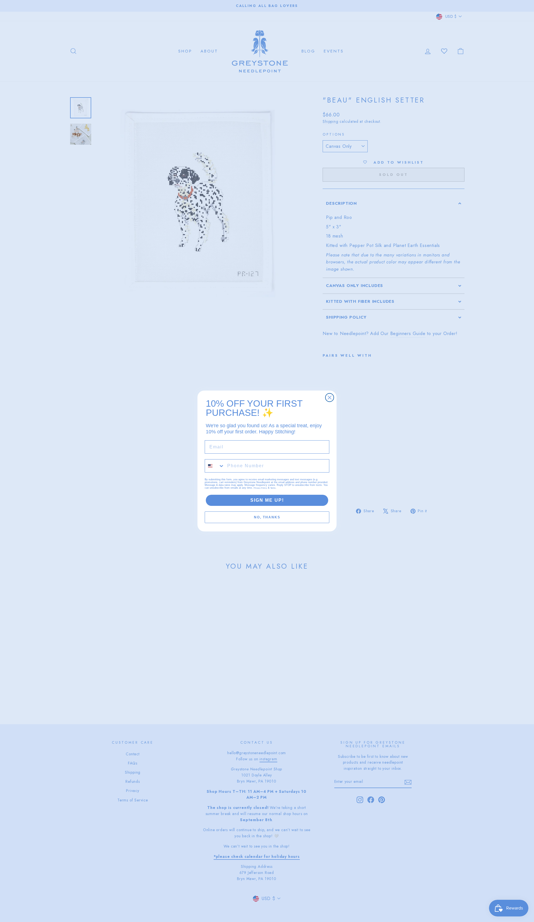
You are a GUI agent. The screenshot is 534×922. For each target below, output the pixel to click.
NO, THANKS (267, 517)
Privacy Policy (260, 488)
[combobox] (214, 465)
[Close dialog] (329, 397)
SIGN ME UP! (267, 500)
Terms (273, 488)
